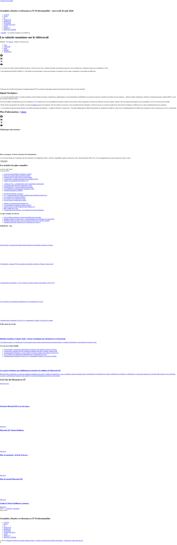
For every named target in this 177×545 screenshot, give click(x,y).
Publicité (15, 540)
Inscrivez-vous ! (4, 383)
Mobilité (3, 33)
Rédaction (9, 540)
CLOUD (6, 15)
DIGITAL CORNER (10, 29)
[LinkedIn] (88, 58)
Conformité (7, 46)
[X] (88, 61)
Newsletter (21, 540)
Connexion (9, 508)
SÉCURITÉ (7, 23)
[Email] (88, 64)
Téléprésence (7, 51)
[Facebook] (88, 55)
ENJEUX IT (7, 19)
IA (4, 18)
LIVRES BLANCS (9, 24)
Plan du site (79, 540)
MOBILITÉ (7, 21)
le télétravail (34, 105)
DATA (6, 16)
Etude (5, 48)
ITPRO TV (7, 28)
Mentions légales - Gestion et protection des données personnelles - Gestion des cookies (50, 540)
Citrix (5, 45)
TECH (6, 26)
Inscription (16, 508)
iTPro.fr (10, 42)
